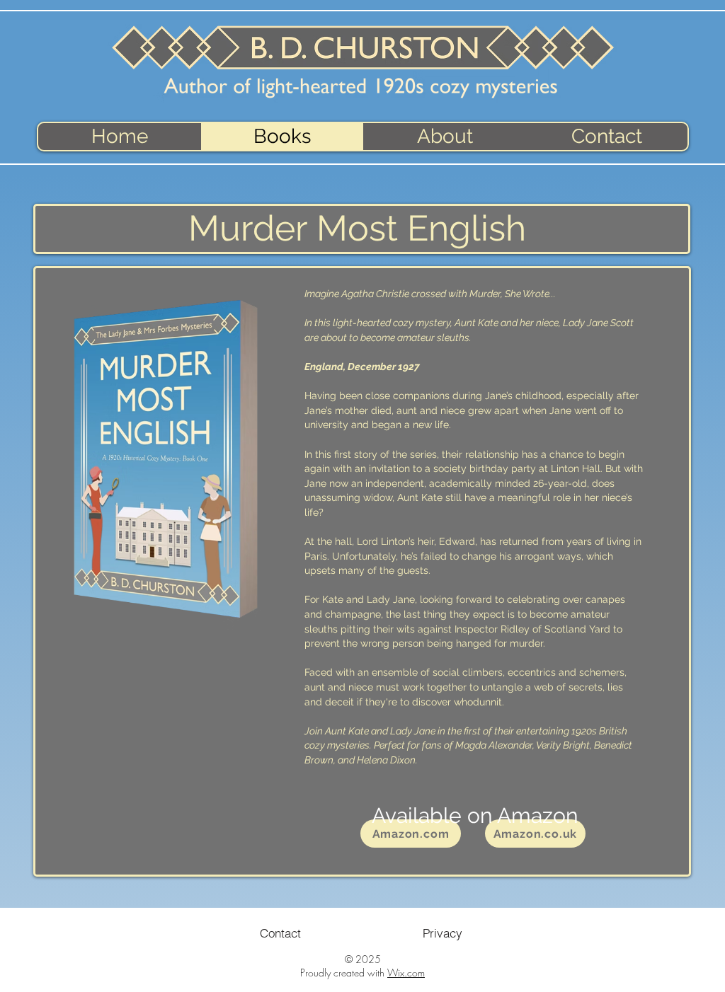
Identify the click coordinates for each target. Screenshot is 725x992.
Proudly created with (343, 972)
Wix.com (406, 972)
